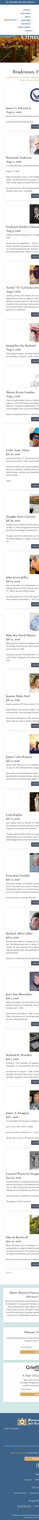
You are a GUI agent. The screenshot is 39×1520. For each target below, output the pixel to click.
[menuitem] (28, 10)
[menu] (32, 4)
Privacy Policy (28, 1517)
